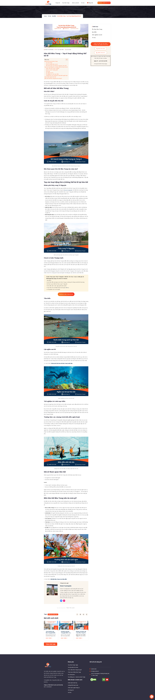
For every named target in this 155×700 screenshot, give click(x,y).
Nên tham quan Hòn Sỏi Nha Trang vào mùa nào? (56, 65)
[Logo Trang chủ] (48, 3)
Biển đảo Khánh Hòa (52, 614)
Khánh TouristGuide (49, 49)
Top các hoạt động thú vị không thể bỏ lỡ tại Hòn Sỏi (56, 67)
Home (45, 16)
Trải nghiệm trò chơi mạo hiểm (52, 74)
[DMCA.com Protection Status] (93, 679)
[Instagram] (64, 601)
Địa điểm (54, 16)
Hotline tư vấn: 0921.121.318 (66, 294)
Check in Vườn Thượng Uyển (52, 69)
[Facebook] (61, 601)
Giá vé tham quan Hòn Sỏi (50, 76)
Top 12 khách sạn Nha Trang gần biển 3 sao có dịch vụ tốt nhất (51, 632)
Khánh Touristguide (65, 586)
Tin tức (49, 16)
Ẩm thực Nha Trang (97, 29)
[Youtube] (107, 679)
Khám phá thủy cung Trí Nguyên (52, 68)
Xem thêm (48, 638)
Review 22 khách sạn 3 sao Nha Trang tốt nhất (81, 632)
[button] (66, 60)
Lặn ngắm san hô (49, 72)
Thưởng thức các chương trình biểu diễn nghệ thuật (56, 75)
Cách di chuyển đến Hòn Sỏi (52, 64)
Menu (67, 287)
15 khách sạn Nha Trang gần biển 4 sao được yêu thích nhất (66, 632)
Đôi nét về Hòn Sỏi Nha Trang (51, 61)
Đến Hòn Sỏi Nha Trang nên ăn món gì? (53, 78)
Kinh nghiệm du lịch (97, 34)
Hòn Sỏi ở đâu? (49, 62)
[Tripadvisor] (103, 679)
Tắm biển (48, 71)
